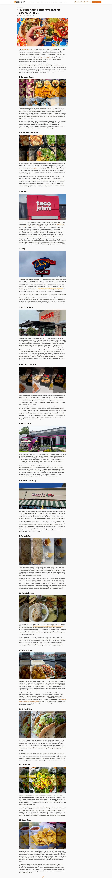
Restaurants (20, 7)
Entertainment (57, 2)
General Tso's (34, 169)
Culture (49, 2)
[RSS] (90, 2)
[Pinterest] (81, 2)
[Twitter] (78, 2)
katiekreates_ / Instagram (61, 792)
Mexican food (25, 49)
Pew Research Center (46, 58)
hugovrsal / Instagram (61, 563)
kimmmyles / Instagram (61, 160)
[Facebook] (75, 2)
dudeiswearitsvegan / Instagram (60, 620)
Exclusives (31, 2)
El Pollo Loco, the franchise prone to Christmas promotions (48, 626)
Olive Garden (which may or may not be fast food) (50, 288)
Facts (65, 2)
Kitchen (43, 2)
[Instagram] (84, 2)
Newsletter (97, 2)
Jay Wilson (21, 15)
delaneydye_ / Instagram (61, 104)
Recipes (38, 2)
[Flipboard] (87, 2)
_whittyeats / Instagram (61, 392)
